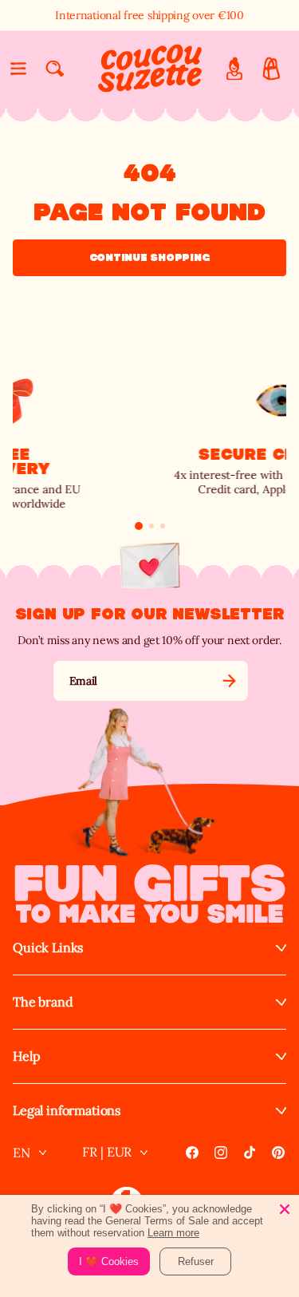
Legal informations (66, 1110)
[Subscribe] (229, 680)
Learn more (173, 1233)
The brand (43, 1002)
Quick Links (48, 947)
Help (26, 1056)
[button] (18, 69)
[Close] (285, 1209)
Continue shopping (149, 257)
